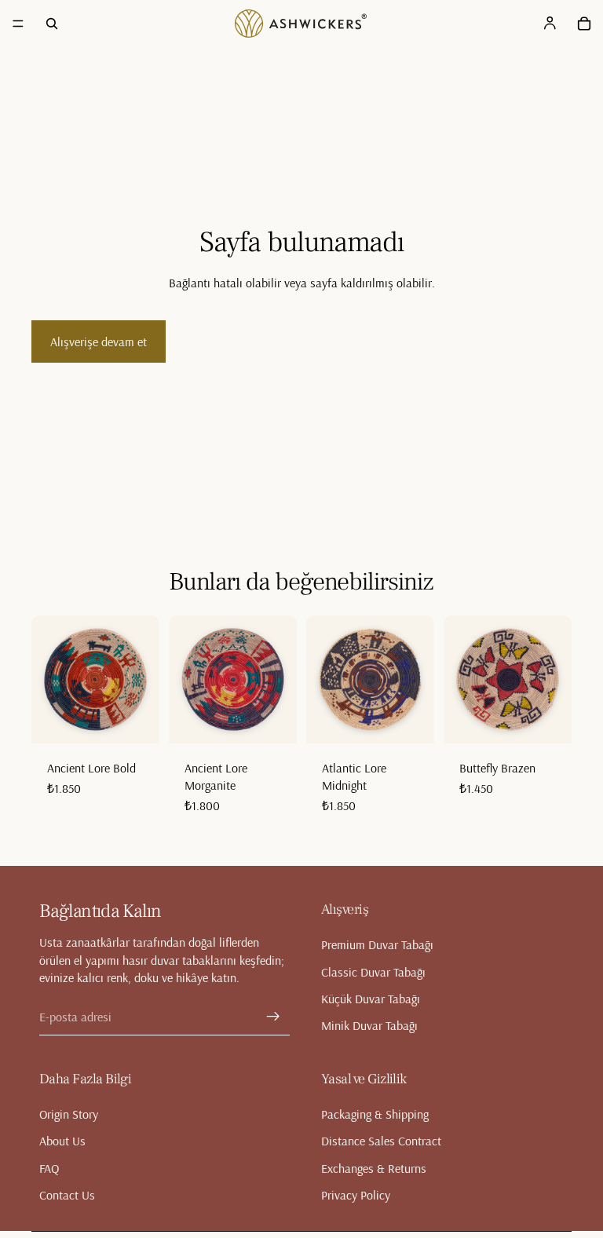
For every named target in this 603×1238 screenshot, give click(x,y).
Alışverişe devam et (98, 341)
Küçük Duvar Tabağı (370, 998)
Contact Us (67, 1195)
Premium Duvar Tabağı (377, 944)
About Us (62, 1141)
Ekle (148, 719)
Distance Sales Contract (381, 1141)
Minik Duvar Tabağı (369, 1025)
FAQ (49, 1167)
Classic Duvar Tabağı (373, 971)
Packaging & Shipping (375, 1113)
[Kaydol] (273, 1015)
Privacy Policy (355, 1195)
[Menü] (18, 23)
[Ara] (52, 23)
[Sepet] (584, 23)
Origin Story (68, 1113)
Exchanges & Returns (373, 1167)
